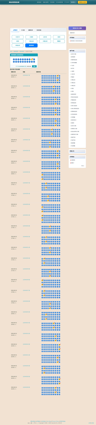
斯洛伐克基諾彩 (74, 97)
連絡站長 (72, 32)
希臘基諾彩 (73, 99)
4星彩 (17, 41)
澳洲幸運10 (73, 120)
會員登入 (73, 2)
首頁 (11, 51)
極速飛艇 (73, 143)
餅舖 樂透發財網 (14, 2)
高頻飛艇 (73, 145)
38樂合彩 (17, 45)
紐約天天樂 (73, 125)
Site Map (49, 421)
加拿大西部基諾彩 (75, 108)
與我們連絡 (62, 421)
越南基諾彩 (73, 94)
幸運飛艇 (73, 117)
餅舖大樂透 (45, 2)
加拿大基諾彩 (74, 105)
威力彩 (45, 37)
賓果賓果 (31, 45)
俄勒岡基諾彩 (74, 59)
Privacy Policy (55, 421)
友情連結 (43, 421)
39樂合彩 (31, 41)
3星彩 (58, 37)
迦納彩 (72, 122)
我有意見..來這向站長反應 (76, 40)
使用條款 (38, 421)
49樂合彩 (45, 41)
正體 (90, 423)
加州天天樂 (73, 54)
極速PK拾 (73, 137)
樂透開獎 (16, 51)
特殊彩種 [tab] (39, 30)
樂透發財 (39, 2)
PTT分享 (67, 2)
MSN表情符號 (59, 2)
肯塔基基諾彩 (74, 114)
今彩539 (18, 37)
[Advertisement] (48, 16)
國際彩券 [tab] (30, 30)
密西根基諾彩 (74, 111)
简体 (93, 423)
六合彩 (72, 65)
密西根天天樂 (74, 128)
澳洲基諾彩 (73, 102)
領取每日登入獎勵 (77, 28)
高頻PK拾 (73, 140)
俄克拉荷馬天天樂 (75, 131)
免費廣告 (73, 160)
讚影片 (72, 162)
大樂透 (31, 37)
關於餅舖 (33, 421)
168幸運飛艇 (74, 62)
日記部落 (52, 2)
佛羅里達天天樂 (74, 134)
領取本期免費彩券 (77, 46)
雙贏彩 (59, 41)
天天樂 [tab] (23, 30)
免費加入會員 (82, 2)
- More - (82, 165)
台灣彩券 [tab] (15, 30)
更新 (34, 66)
